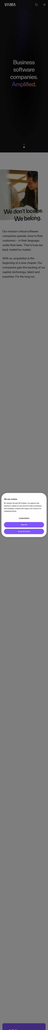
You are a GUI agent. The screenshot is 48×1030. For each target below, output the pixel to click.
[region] (24, 515)
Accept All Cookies (24, 531)
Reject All (24, 525)
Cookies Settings (24, 518)
